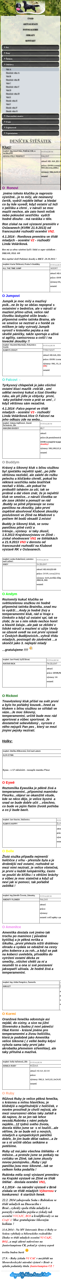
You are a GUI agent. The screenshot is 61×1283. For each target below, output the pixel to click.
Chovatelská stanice (14, 116)
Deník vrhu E (11, 100)
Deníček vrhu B (12, 79)
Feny (8, 52)
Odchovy (10, 64)
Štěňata (9, 58)
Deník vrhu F (11, 107)
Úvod (30, 18)
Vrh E (8, 97)
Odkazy (30, 35)
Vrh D (8, 90)
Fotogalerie (30, 29)
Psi (7, 47)
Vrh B (8, 76)
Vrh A (8, 69)
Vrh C (8, 83)
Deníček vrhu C (12, 86)
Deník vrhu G (12, 111)
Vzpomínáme (12, 133)
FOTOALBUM (47, 151)
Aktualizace (30, 23)
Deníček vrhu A (12, 72)
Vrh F (8, 104)
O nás (8, 121)
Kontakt (30, 40)
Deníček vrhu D (12, 93)
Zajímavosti (11, 127)
